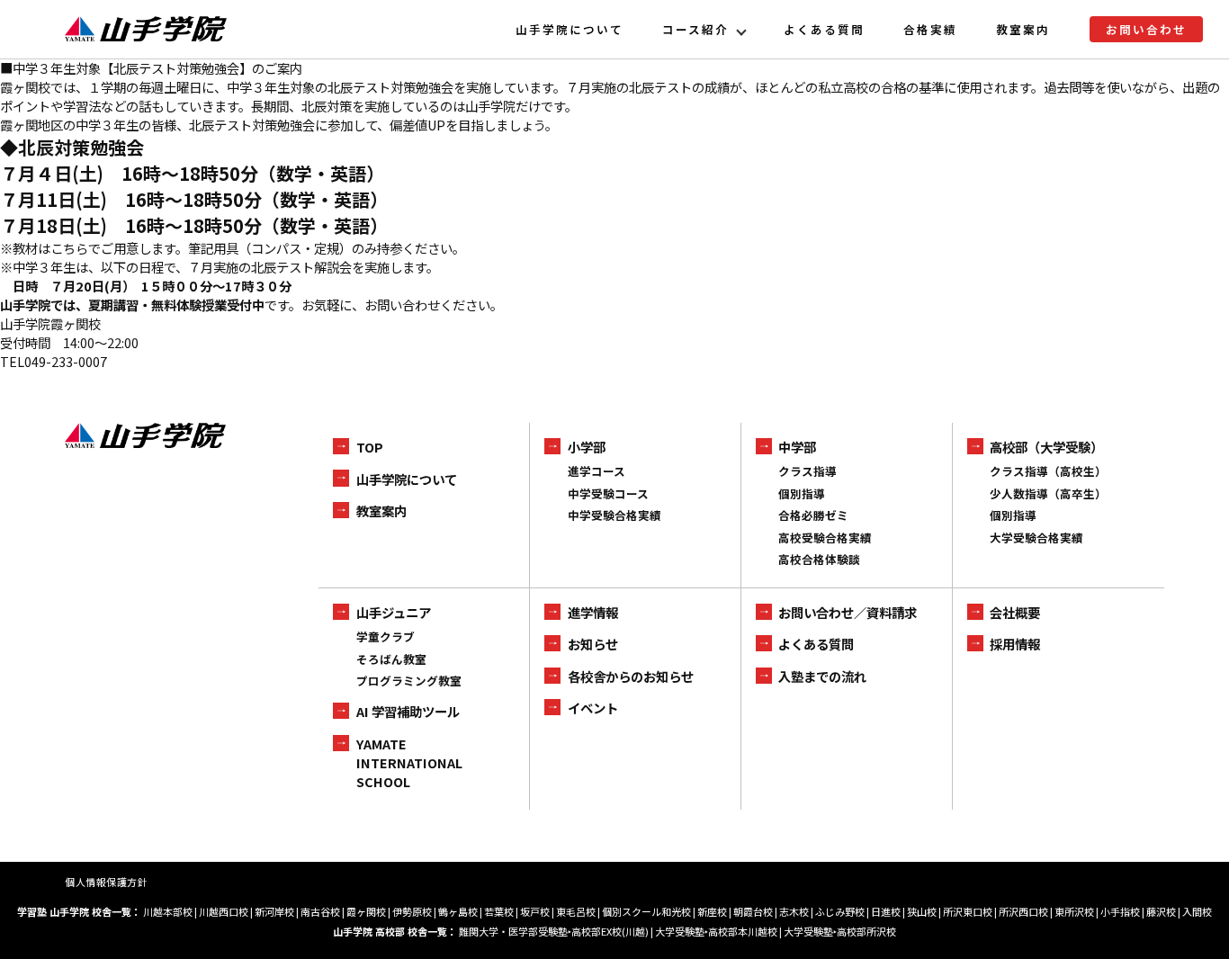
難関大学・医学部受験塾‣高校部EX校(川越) (554, 931)
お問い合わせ (1146, 29)
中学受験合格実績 (614, 515)
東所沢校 (1074, 911)
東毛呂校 (576, 911)
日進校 (886, 911)
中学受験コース (608, 493)
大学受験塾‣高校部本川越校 (716, 931)
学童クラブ (385, 636)
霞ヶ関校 (366, 911)
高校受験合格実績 (825, 537)
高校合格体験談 (819, 559)
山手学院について (569, 29)
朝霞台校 (753, 911)
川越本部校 (168, 911)
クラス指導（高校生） (1048, 470)
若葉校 (499, 911)
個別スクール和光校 (646, 911)
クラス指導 (807, 470)
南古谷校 (320, 911)
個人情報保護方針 (106, 881)
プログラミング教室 (409, 680)
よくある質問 (824, 29)
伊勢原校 (412, 911)
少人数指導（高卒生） (1048, 493)
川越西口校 (223, 911)
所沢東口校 (967, 911)
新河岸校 (274, 911)
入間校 (1197, 911)
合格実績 (930, 29)
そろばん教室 (391, 659)
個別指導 (801, 493)
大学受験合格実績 (1036, 537)
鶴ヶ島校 (458, 911)
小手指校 (1120, 911)
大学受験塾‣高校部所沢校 (840, 931)
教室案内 (1023, 29)
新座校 (712, 911)
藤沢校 (1161, 911)
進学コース (596, 470)
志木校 (794, 911)
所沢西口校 (1023, 911)
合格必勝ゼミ (813, 515)
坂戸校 (535, 911)
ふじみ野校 (840, 911)
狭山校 (922, 911)
